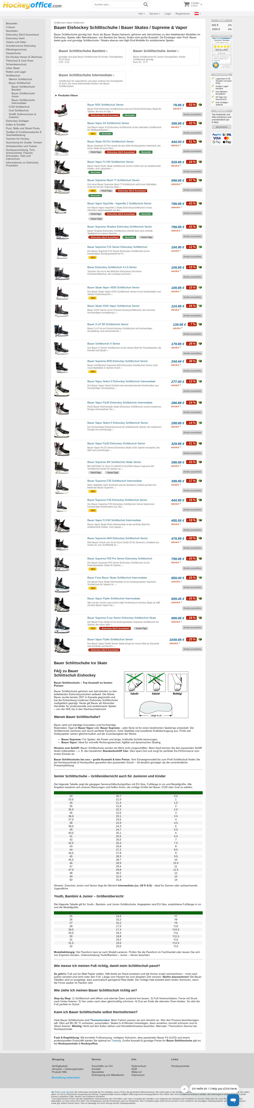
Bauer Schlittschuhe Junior (23, 95)
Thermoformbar (100, 1020)
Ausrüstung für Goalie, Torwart (24, 142)
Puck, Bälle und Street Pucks (23, 128)
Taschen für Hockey (17, 138)
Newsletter (98, 1071)
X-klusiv (10, 27)
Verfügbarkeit (59, 1065)
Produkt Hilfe (59, 1071)
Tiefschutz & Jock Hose (19, 60)
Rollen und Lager (16, 71)
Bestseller (11, 23)
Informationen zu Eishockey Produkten (22, 164)
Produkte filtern (68, 95)
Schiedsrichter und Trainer (21, 146)
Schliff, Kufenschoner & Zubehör (22, 116)
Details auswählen (192, 114)
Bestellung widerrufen (66, 1077)
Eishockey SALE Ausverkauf (22, 34)
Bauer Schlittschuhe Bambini (23, 88)
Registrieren (183, 13)
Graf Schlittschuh (19, 110)
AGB (134, 1068)
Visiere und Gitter (16, 42)
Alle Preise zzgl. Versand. (62, 1092)
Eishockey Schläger (17, 120)
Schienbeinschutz (16, 64)
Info (140, 13)
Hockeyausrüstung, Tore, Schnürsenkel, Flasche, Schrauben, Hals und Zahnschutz (20, 154)
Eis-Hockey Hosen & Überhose (24, 56)
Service (153, 13)
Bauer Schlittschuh (20, 82)
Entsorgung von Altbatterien (108, 1074)
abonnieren (221, 127)
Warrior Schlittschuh (20, 79)
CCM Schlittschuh (19, 106)
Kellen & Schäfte (15, 124)
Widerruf (136, 1071)
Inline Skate (13, 68)
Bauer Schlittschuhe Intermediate (23, 101)
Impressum (138, 1074)
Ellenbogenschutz (16, 49)
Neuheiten (12, 30)
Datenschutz (138, 1065)
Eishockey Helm (15, 38)
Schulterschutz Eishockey (21, 45)
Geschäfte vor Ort (102, 1065)
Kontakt (96, 1068)
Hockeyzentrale (180, 1065)
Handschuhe (13, 53)
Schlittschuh (13, 75)
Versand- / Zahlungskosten (67, 1068)
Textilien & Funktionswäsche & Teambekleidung (23, 133)
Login (168, 13)
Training (116, 1040)
